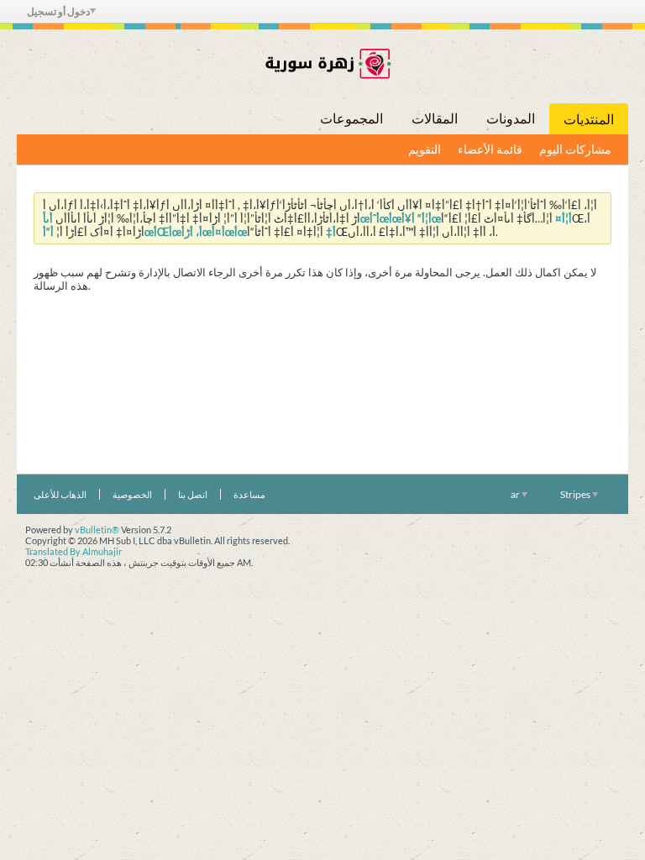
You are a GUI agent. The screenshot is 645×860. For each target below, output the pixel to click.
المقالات (435, 118)
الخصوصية (132, 494)
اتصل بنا (192, 494)
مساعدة (249, 494)
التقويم (424, 149)
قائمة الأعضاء (490, 149)
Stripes (576, 494)
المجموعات (351, 118)
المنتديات (589, 119)
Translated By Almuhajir (73, 551)
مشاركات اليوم (575, 149)
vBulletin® (97, 529)
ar (516, 494)
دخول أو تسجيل (58, 11)
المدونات (510, 118)
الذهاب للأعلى (60, 494)
